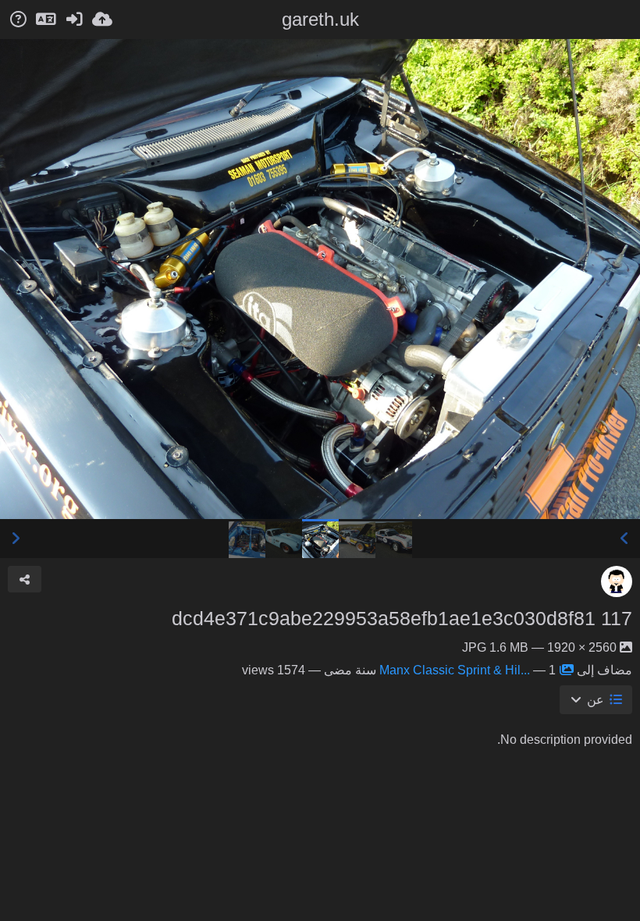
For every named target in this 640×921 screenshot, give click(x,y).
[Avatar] (616, 581)
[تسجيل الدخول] (74, 19)
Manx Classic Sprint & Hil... (454, 670)
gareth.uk (320, 19)
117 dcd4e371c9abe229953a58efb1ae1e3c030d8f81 (402, 618)
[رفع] (102, 19)
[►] (15, 538)
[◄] (624, 538)
